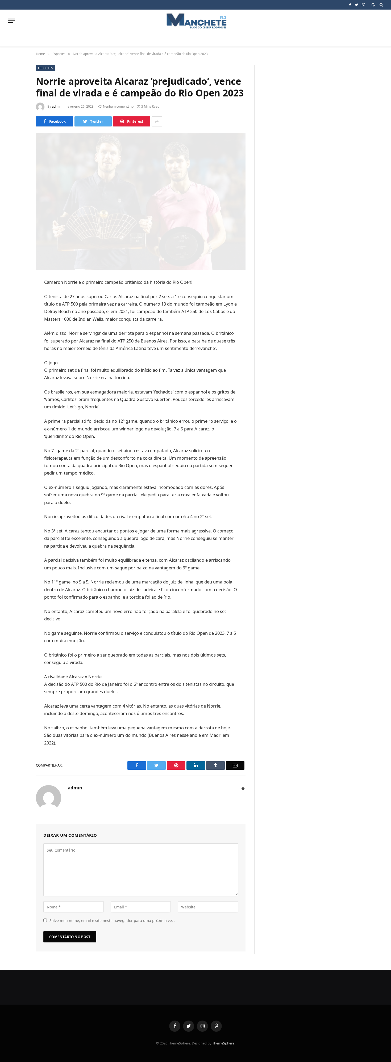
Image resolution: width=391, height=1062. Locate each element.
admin (56, 106)
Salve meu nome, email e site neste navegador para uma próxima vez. (112, 920)
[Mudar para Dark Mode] (373, 5)
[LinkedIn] (17, 323)
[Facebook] (17, 296)
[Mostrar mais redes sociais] (157, 121)
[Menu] (11, 21)
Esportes (45, 68)
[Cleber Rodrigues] (195, 21)
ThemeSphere (223, 1043)
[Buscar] (380, 5)
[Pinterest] (17, 337)
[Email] (17, 350)
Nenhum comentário (118, 106)
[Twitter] (17, 309)
